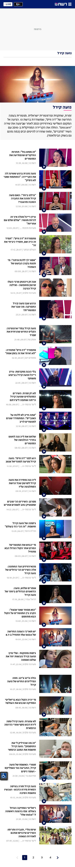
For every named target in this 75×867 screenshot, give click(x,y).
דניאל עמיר (30, 599)
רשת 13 (32, 163)
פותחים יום (30, 358)
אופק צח (32, 339)
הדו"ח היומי (30, 531)
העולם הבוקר (29, 249)
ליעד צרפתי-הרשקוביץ (25, 404)
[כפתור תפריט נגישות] (3, 775)
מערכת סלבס (29, 293)
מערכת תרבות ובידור (26, 228)
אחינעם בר (31, 776)
